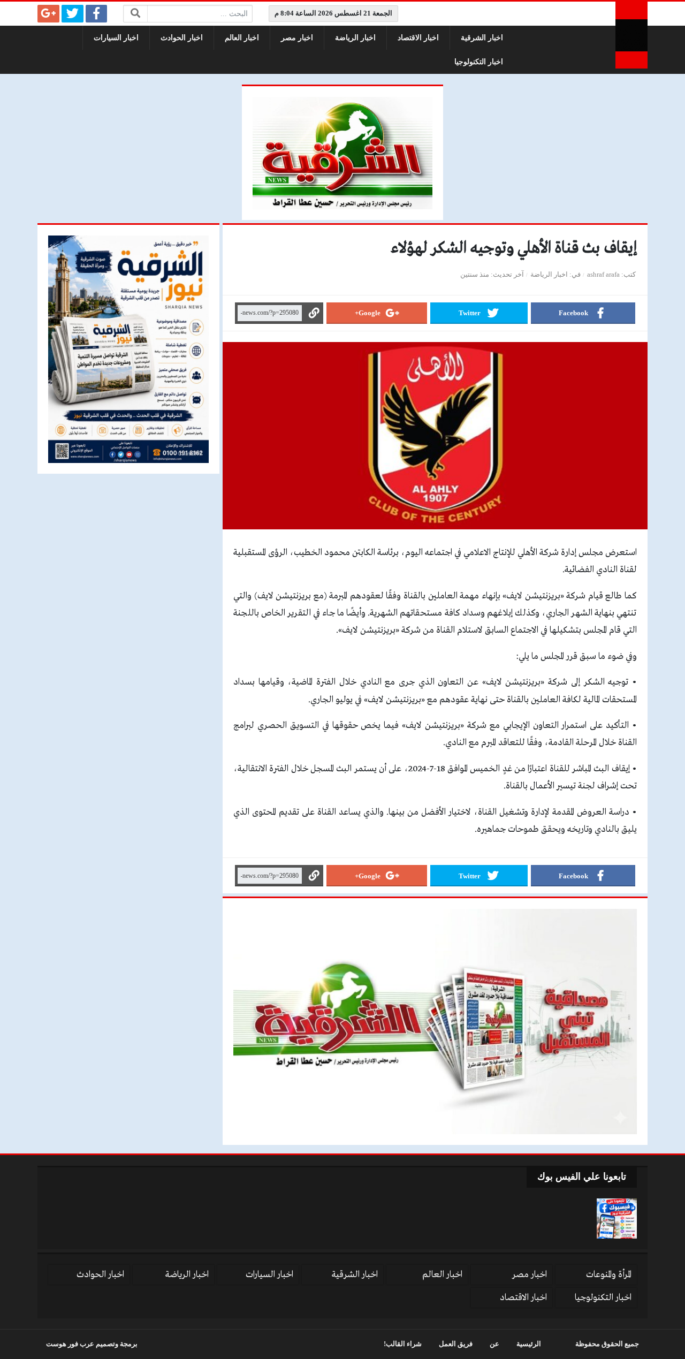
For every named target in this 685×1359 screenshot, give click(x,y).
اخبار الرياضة (355, 38)
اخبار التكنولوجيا (478, 62)
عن (494, 1344)
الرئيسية (528, 1344)
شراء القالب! (403, 1344)
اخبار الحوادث (182, 38)
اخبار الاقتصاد (418, 38)
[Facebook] (97, 13)
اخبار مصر (297, 38)
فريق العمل (456, 1344)
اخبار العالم (242, 38)
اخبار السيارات (116, 38)
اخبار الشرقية (482, 38)
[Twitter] (72, 13)
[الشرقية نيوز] (631, 35)
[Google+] (48, 13)
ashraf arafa (603, 274)
